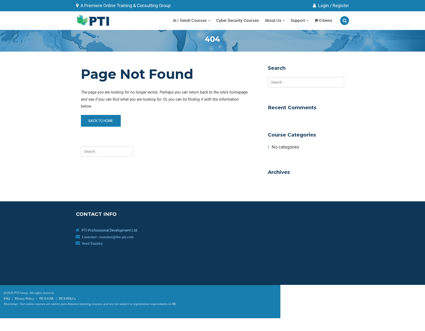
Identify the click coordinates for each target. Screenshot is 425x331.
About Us (273, 20)
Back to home (101, 121)
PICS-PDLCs (67, 298)
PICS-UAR (46, 298)
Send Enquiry (92, 243)
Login (323, 5)
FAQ (7, 298)
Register (341, 5)
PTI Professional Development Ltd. (110, 230)
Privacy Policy (24, 298)
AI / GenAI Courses (190, 20)
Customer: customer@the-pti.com (108, 237)
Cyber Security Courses (237, 20)
